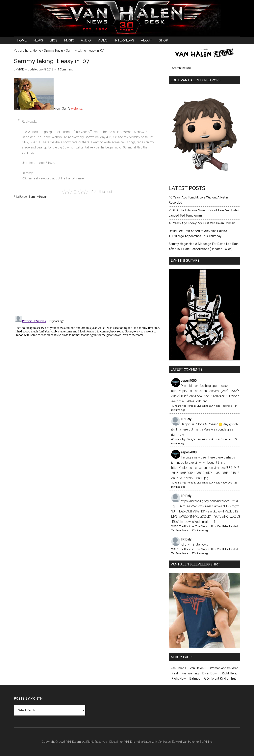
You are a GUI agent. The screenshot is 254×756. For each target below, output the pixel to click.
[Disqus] (88, 363)
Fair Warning (190, 673)
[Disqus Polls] (88, 259)
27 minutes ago (200, 530)
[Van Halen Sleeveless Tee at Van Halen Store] (204, 647)
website (76, 108)
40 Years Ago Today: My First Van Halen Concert (202, 223)
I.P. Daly (186, 419)
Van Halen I (178, 668)
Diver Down (210, 673)
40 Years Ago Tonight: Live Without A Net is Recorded (201, 405)
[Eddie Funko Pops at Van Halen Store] (204, 179)
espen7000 (189, 380)
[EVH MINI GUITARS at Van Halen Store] (204, 359)
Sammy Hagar (38, 196)
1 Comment (65, 69)
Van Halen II (198, 668)
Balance (194, 678)
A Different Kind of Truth (220, 678)
